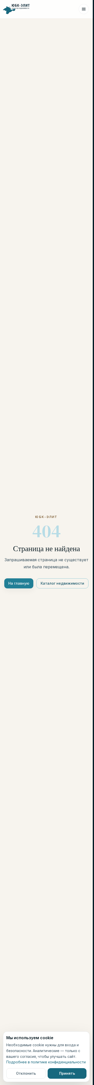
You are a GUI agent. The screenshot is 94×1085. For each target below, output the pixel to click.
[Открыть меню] (84, 9)
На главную (18, 583)
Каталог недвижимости (62, 583)
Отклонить (26, 1073)
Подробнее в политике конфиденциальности (46, 1062)
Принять (67, 1073)
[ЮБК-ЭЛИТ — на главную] (16, 9)
